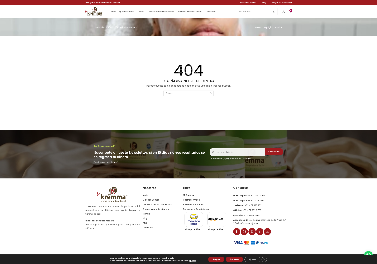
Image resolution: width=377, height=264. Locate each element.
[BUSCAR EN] (211, 93)
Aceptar (216, 259)
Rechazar (234, 259)
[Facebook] (236, 231)
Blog (264, 2)
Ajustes (252, 259)
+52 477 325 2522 (248, 200)
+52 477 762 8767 (247, 210)
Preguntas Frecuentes (282, 2)
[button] (283, 12)
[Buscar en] (274, 11)
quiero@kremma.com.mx (246, 215)
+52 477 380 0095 (249, 195)
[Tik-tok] (259, 231)
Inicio (97, 27)
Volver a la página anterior (268, 27)
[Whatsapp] (252, 231)
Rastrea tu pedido (248, 2)
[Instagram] (244, 231)
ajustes (192, 260)
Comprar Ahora (193, 229)
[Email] (267, 231)
